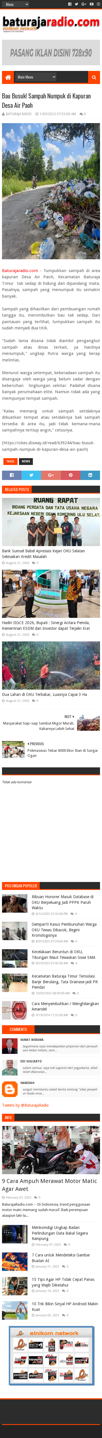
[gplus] (84, 4)
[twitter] (76, 4)
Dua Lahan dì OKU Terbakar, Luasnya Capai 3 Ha (44, 694)
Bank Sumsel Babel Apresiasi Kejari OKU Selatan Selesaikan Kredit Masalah (43, 554)
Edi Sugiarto (31, 1061)
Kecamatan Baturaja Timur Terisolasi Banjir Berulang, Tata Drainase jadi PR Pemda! (65, 981)
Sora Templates (43, 1431)
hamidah (27, 1083)
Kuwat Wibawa (32, 1039)
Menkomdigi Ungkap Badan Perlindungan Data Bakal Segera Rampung (60, 1233)
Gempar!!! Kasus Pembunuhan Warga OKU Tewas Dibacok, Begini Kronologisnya (64, 930)
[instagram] (98, 4)
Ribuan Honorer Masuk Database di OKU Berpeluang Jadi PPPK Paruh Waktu (63, 902)
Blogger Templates (75, 1431)
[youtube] (92, 4)
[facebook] (70, 4)
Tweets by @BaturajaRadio (25, 1105)
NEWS (26, 461)
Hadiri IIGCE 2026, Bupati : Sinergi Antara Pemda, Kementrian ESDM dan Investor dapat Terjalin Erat (46, 625)
